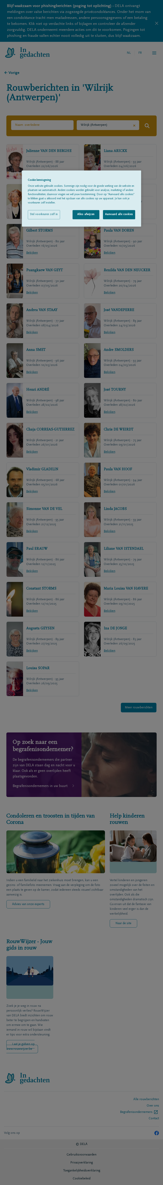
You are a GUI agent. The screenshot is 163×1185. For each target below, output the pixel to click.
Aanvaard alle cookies (119, 214)
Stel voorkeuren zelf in (44, 214)
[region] (81, 198)
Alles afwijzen (86, 214)
